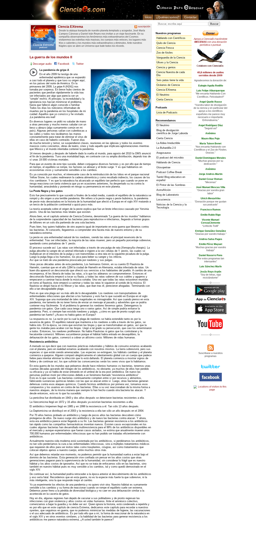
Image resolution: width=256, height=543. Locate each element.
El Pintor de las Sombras (170, 184)
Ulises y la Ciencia (167, 62)
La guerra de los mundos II (51, 57)
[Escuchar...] (33, 72)
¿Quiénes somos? (167, 17)
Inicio (148, 17)
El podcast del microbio (170, 157)
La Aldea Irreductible (168, 143)
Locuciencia (163, 199)
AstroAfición (163, 189)
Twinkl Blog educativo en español (170, 178)
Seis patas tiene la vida (170, 80)
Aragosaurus (163, 152)
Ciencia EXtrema (70, 26)
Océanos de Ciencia (168, 84)
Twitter (80, 63)
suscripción (144, 26)
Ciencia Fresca (165, 47)
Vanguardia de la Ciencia (170, 57)
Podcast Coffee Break (169, 172)
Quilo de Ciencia (165, 43)
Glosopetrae (163, 167)
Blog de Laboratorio (167, 194)
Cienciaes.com (81, 10)
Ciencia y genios (166, 67)
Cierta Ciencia (164, 99)
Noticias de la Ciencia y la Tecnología (171, 206)
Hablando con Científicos (170, 38)
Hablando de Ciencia (168, 162)
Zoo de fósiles (164, 52)
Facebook (63, 63)
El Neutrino (162, 94)
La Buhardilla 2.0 (166, 147)
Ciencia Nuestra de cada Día (170, 74)
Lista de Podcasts (166, 112)
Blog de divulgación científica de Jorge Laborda (172, 132)
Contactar (190, 17)
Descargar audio (42, 63)
